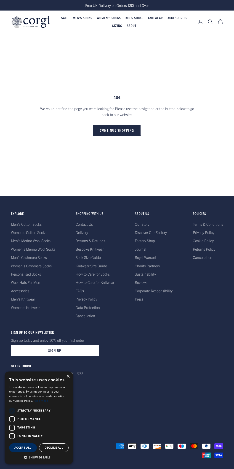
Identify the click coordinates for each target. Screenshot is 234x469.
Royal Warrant (145, 257)
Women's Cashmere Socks (31, 265)
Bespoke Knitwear (90, 249)
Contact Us (84, 224)
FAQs (80, 290)
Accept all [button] (23, 448)
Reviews (141, 282)
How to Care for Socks (93, 274)
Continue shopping (117, 130)
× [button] (68, 376)
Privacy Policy (86, 299)
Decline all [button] (54, 448)
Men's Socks (82, 18)
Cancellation (85, 315)
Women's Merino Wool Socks (33, 249)
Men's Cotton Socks (26, 224)
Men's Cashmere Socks (29, 257)
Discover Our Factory (151, 232)
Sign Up (54, 350)
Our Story (142, 224)
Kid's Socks (134, 18)
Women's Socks (109, 18)
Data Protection (88, 307)
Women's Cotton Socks (28, 232)
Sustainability (145, 274)
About (131, 26)
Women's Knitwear (25, 307)
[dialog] (39, 417)
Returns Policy (204, 249)
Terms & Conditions (208, 224)
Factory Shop (145, 240)
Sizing (117, 26)
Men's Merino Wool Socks (31, 240)
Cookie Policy (203, 240)
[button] (39, 457)
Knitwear (155, 18)
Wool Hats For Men (25, 282)
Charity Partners (147, 265)
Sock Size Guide (88, 257)
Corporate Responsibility (154, 290)
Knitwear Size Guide (91, 265)
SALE (64, 18)
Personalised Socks (26, 274)
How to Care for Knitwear (95, 282)
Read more (41, 401)
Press (139, 299)
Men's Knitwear (23, 299)
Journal (140, 249)
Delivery (82, 232)
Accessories (177, 18)
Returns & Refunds (90, 240)
